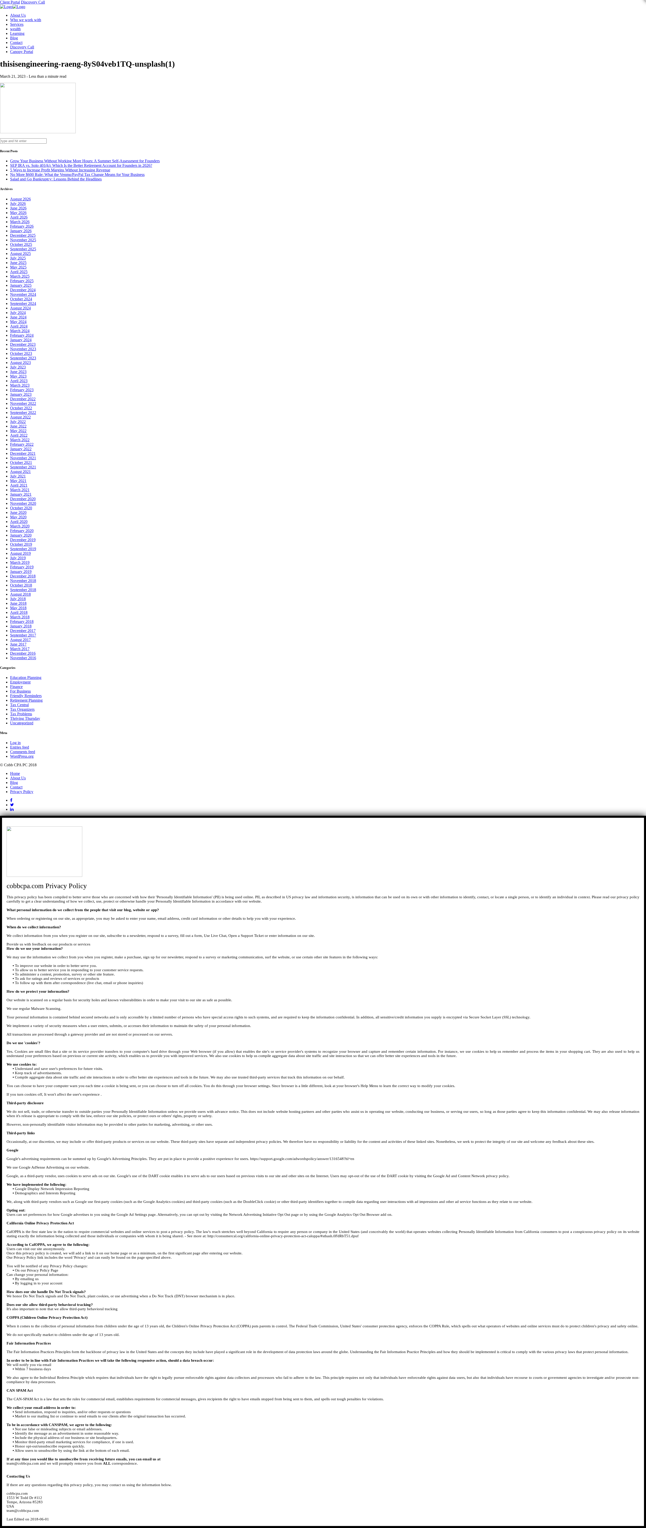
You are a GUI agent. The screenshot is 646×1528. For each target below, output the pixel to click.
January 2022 (21, 449)
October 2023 (21, 353)
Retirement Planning (26, 700)
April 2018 (19, 612)
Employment (20, 682)
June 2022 (18, 426)
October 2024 (21, 299)
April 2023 (19, 381)
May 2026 (18, 212)
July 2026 (18, 203)
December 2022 (23, 399)
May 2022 (18, 431)
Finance (16, 686)
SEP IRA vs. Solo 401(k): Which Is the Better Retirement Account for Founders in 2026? (81, 165)
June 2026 (18, 208)
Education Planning (25, 677)
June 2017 (18, 644)
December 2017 (23, 630)
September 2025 (23, 249)
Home (15, 773)
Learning (17, 33)
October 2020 (21, 508)
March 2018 (20, 617)
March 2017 (20, 649)
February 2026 (22, 226)
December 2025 (23, 235)
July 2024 (18, 312)
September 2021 (23, 467)
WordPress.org (22, 756)
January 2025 (21, 285)
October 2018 (21, 585)
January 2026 (21, 231)
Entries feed (19, 747)
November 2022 (23, 403)
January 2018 (21, 626)
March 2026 (20, 222)
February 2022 (22, 444)
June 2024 (18, 317)
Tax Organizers (22, 709)
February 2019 (22, 567)
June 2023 (18, 372)
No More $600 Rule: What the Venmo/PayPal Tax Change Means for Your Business (77, 174)
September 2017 (23, 635)
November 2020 (23, 503)
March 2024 (20, 331)
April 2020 (19, 521)
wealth (15, 29)
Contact (16, 42)
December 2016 (23, 653)
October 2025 (21, 244)
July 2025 (18, 258)
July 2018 (18, 599)
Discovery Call (33, 2)
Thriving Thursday (25, 718)
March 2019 (20, 562)
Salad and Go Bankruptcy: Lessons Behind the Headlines (56, 179)
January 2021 (21, 494)
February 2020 (22, 531)
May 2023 (18, 376)
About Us (18, 15)
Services (16, 24)
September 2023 (23, 358)
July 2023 (18, 367)
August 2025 (20, 253)
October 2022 (21, 408)
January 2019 (21, 571)
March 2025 (20, 276)
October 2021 (21, 462)
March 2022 (20, 440)
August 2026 (20, 199)
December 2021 (23, 453)
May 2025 (18, 267)
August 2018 (20, 594)
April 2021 (19, 485)
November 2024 (23, 294)
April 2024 (19, 326)
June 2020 (18, 512)
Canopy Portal (21, 51)
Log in (15, 743)
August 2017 (20, 640)
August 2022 (20, 417)
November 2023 (23, 349)
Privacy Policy (21, 791)
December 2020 (23, 499)
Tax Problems (21, 714)
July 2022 (18, 421)
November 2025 (23, 240)
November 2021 (23, 458)
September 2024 (23, 303)
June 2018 (18, 603)
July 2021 (18, 476)
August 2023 (20, 362)
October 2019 (21, 544)
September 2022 (23, 412)
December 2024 (23, 290)
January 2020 (21, 535)
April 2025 (19, 272)
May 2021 (18, 481)
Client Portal (10, 2)
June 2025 (18, 262)
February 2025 (22, 281)
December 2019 (23, 540)
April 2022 (19, 435)
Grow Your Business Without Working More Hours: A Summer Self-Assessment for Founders (85, 161)
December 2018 (23, 576)
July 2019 (18, 558)
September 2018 (23, 590)
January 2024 (21, 340)
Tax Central (19, 705)
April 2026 (19, 217)
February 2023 (22, 390)
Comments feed (22, 752)
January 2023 (21, 394)
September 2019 (23, 549)
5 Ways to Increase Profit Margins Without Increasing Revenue (60, 170)
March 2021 (20, 490)
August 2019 (20, 553)
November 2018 (23, 580)
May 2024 (18, 322)
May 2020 (18, 517)
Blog (14, 38)
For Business (20, 691)
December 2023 (23, 344)
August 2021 (20, 471)
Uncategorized (21, 723)
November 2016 (23, 658)
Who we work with (25, 20)
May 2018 (18, 608)
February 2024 (22, 335)
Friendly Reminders (26, 696)
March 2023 (20, 385)
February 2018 (22, 621)
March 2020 (20, 526)
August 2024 (20, 308)
